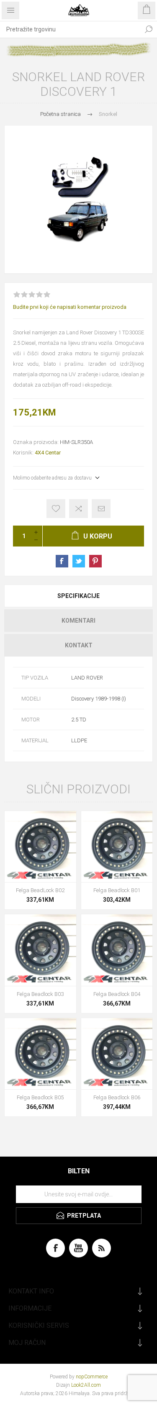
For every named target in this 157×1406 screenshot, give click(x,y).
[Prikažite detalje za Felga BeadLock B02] (40, 847)
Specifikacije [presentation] (78, 596)
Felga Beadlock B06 (116, 1097)
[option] (78, 199)
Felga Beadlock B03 (40, 994)
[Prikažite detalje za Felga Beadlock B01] (117, 847)
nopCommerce (92, 1377)
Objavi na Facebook (62, 561)
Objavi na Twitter (78, 561)
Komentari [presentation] (78, 620)
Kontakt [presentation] (79, 645)
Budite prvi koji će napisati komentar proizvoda (69, 307)
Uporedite (78, 508)
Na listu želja (55, 508)
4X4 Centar (48, 452)
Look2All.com (86, 1385)
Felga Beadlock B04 (116, 994)
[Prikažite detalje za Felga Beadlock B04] (117, 950)
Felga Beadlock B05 (40, 1097)
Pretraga (148, 29)
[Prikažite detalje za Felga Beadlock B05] (40, 1054)
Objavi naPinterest (95, 561)
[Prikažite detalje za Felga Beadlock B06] (117, 1054)
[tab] (78, 596)
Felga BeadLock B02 (40, 890)
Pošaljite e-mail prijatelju (101, 508)
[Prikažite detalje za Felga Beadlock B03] (40, 950)
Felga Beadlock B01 (116, 890)
